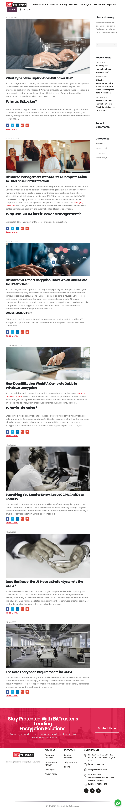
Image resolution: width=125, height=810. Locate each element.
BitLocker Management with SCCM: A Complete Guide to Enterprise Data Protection (46, 179)
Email (27, 125)
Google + (22, 125)
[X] (24, 9)
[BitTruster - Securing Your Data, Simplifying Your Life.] (16, 4)
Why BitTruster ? (40, 4)
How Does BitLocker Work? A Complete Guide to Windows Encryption (41, 385)
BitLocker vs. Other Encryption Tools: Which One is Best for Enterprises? (46, 282)
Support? (111, 4)
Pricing (63, 4)
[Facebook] (20, 9)
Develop (100, 148)
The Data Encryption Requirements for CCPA (39, 672)
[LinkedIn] (29, 9)
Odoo (12, 9)
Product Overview (68, 756)
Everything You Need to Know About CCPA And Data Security (45, 497)
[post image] (48, 46)
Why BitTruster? (71, 762)
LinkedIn (17, 125)
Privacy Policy (51, 774)
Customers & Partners (51, 763)
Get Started (99, 4)
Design (103, 153)
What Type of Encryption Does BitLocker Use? (39, 78)
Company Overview (49, 756)
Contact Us (105, 728)
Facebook (7, 125)
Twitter (12, 125)
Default (100, 143)
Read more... (12, 129)
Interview (100, 158)
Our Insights (85, 4)
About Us (73, 4)
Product (54, 4)
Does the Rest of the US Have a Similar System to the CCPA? (44, 584)
